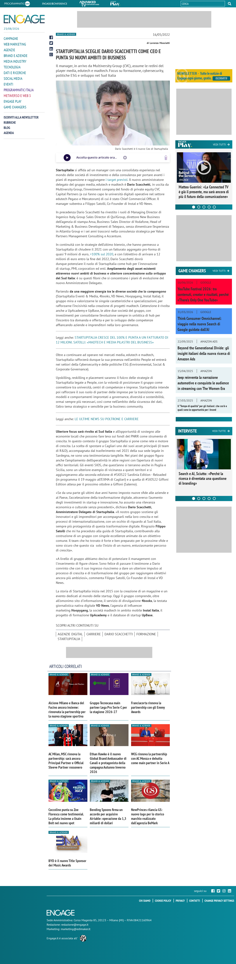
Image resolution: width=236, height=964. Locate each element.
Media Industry (15, 61)
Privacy (180, 900)
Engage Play (12, 101)
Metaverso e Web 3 (17, 95)
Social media (13, 78)
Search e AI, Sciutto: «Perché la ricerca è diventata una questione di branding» (202, 478)
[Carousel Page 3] (203, 207)
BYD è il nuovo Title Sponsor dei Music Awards (67, 863)
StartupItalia (69, 639)
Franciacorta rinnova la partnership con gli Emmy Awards (148, 707)
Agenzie (9, 50)
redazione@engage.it (74, 924)
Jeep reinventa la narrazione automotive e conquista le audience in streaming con (203, 383)
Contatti (194, 900)
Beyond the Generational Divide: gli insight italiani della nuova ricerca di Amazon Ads (204, 353)
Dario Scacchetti (119, 634)
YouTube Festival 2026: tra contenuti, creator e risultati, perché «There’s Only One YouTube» (203, 294)
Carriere (93, 634)
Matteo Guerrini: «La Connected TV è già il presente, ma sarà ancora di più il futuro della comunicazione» (204, 191)
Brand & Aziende (66, 34)
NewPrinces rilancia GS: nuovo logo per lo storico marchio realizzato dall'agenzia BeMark (147, 816)
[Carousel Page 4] (209, 207)
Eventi (8, 84)
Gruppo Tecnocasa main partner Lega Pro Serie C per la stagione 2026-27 (108, 707)
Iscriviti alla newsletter (21, 117)
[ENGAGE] (24, 19)
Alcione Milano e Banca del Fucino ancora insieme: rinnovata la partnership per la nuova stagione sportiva (67, 709)
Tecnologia (12, 67)
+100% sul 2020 (101, 254)
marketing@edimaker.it (75, 929)
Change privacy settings (219, 900)
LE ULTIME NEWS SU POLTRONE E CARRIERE (107, 419)
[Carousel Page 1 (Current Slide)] (193, 207)
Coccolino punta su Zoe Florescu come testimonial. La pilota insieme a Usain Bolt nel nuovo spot (66, 816)
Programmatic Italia (19, 90)
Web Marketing (15, 44)
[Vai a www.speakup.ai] (166, 157)
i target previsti (117, 180)
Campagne (11, 38)
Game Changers (15, 107)
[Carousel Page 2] (198, 207)
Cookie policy (163, 900)
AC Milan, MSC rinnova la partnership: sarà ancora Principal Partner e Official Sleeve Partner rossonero (66, 761)
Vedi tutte (219, 431)
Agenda (9, 133)
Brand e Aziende (15, 55)
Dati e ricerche (15, 72)
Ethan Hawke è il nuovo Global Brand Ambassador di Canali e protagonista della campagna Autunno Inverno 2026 (108, 763)
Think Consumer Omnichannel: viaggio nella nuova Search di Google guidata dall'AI (200, 324)
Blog (7, 128)
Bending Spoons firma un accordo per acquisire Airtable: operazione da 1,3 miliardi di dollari (108, 816)
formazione (146, 634)
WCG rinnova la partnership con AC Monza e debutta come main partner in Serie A (150, 758)
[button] (229, 3)
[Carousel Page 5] (214, 207)
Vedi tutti (219, 144)
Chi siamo (144, 900)
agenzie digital (70, 634)
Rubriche (10, 122)
